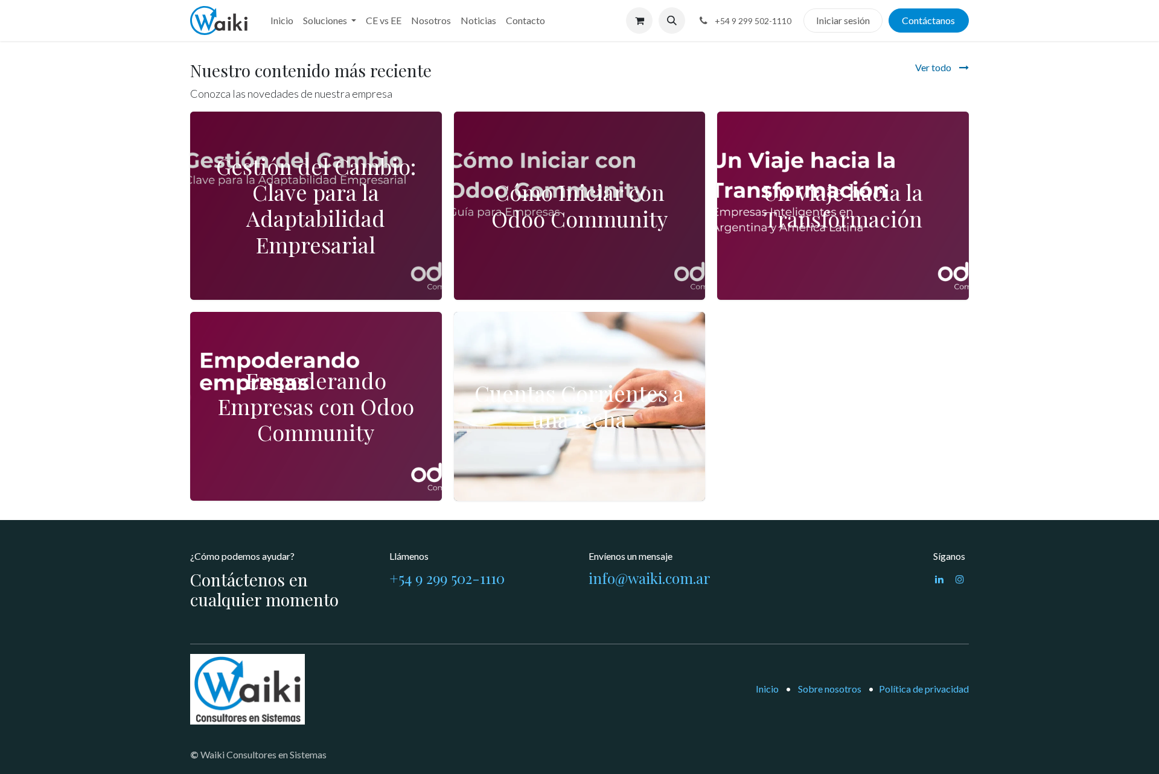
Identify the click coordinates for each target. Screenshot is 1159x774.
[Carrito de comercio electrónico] (639, 20)
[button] (672, 20)
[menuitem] (282, 20)
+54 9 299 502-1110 (447, 578)
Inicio (767, 688)
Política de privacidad (924, 688)
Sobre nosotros (829, 688)
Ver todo (934, 67)
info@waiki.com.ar (649, 578)
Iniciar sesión (843, 20)
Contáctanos (928, 20)
